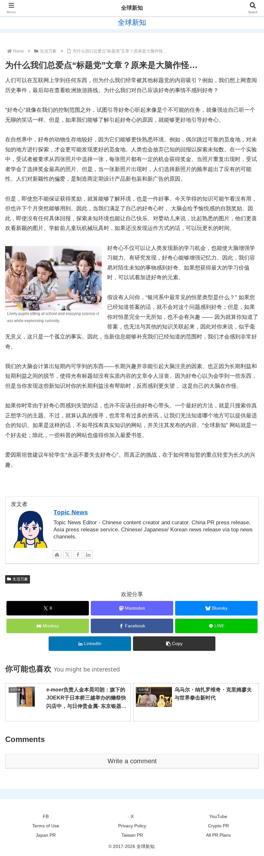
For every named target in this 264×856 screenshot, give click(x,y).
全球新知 (132, 8)
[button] (174, 643)
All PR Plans (218, 835)
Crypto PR (218, 825)
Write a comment (132, 761)
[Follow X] (67, 554)
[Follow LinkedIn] (88, 554)
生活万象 (20, 579)
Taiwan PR (132, 835)
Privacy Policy (132, 825)
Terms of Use (45, 825)
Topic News (70, 512)
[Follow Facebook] (78, 554)
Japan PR (46, 835)
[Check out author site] (57, 554)
